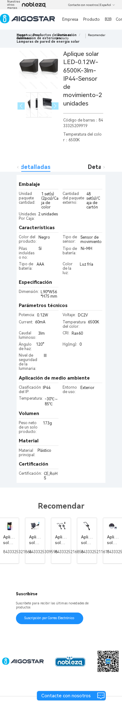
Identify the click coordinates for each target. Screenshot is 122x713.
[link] (48, 42)
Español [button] (105, 5)
